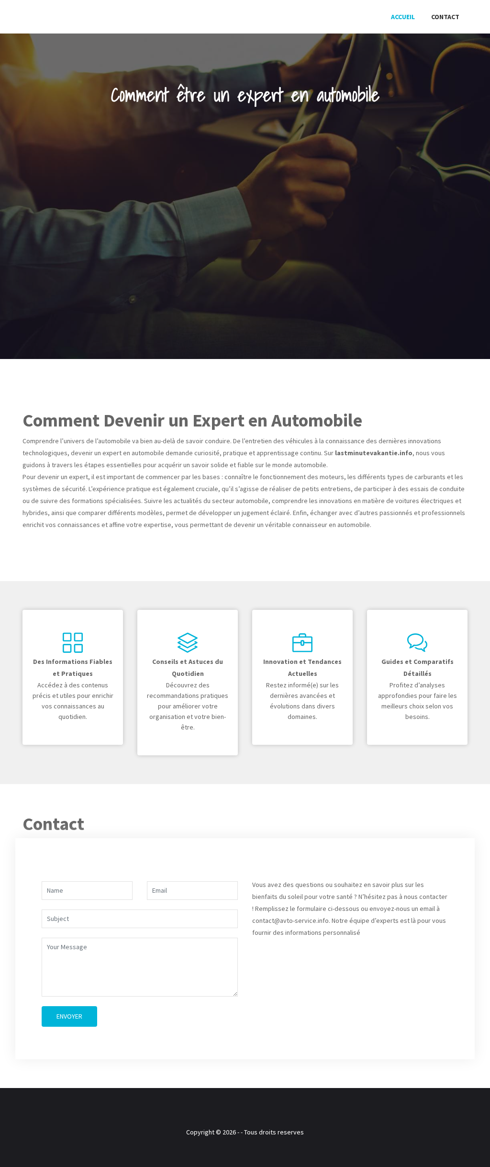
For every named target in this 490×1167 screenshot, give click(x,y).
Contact (445, 16)
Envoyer (69, 1016)
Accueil (403, 16)
